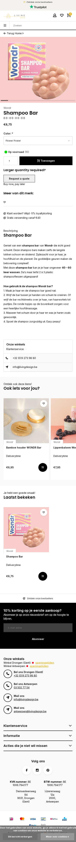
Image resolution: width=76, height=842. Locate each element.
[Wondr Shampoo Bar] (26, 529)
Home (18, 33)
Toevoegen (48, 160)
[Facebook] (26, 770)
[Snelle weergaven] (42, 467)
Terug (10, 33)
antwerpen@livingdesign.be (30, 711)
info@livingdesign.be (25, 366)
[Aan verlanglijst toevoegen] (5, 202)
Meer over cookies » (57, 836)
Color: (8, 133)
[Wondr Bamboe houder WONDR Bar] (26, 420)
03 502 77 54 (22, 687)
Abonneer (38, 639)
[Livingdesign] (14, 16)
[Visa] (32, 819)
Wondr (7, 107)
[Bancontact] (43, 819)
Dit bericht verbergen (20, 836)
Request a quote (19, 178)
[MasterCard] (22, 819)
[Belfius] (53, 819)
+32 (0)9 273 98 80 (24, 357)
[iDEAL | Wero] (11, 819)
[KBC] (64, 819)
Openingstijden (44, 662)
